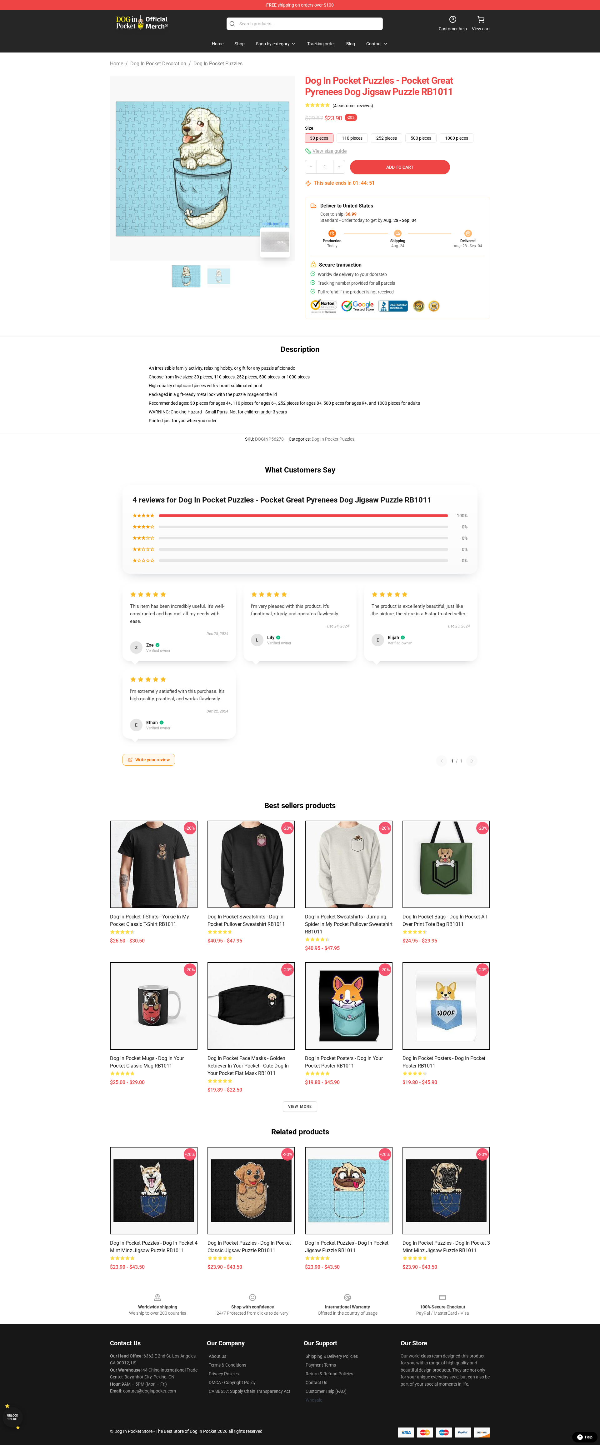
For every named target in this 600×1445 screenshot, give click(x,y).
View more (300, 1106)
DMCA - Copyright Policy (232, 1382)
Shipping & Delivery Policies (332, 1356)
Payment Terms (321, 1365)
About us (217, 1356)
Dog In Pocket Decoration (158, 64)
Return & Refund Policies (329, 1373)
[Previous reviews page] (441, 761)
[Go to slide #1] (186, 276)
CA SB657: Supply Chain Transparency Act (249, 1391)
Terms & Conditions (227, 1365)
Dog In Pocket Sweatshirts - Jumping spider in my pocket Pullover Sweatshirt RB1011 (348, 924)
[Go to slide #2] (219, 276)
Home (116, 64)
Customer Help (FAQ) (326, 1391)
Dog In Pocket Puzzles (217, 64)
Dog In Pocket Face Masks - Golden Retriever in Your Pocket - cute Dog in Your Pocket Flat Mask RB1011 (248, 1065)
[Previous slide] (119, 168)
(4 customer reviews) (352, 105)
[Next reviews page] (472, 761)
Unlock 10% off (12, 1417)
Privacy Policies (224, 1373)
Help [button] (588, 1437)
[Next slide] (285, 168)
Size (309, 128)
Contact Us (316, 1382)
